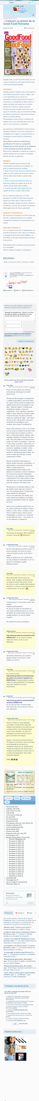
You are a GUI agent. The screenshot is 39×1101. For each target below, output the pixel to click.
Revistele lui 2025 (15, 876)
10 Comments (30, 28)
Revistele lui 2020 (15, 865)
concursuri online (14, 262)
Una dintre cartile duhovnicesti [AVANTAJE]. (20, 1005)
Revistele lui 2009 (15, 843)
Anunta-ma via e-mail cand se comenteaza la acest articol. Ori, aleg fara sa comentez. (19, 333)
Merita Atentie (11, 829)
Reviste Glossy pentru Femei (16, 837)
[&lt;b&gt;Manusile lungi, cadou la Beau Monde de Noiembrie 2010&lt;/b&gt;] (20, 1037)
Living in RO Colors (12, 544)
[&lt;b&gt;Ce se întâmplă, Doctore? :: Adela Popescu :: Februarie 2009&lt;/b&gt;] (20, 1053)
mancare (25, 262)
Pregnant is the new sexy (14, 833)
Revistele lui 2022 (15, 870)
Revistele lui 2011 (15, 847)
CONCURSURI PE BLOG (11, 18)
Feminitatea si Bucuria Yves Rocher (18, 823)
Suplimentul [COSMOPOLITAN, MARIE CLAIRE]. (20, 1002)
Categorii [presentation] (9, 798)
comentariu (17, 272)
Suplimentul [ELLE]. (17, 1020)
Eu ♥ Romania (11, 819)
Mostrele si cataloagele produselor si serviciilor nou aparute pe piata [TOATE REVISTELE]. (17, 998)
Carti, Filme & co (12, 811)
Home (33, 15)
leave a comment (18, 275)
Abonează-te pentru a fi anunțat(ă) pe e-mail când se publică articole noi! (14, 897)
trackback (12, 274)
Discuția (9, 913)
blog (5, 262)
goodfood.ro (8, 144)
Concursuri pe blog (12, 815)
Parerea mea (10, 831)
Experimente (10, 821)
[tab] (8, 798)
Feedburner (8, 920)
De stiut (8, 817)
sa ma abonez (15, 335)
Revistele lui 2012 (15, 849)
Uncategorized (11, 880)
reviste (31, 262)
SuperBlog (9, 878)
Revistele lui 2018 (15, 861)
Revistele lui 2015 (15, 855)
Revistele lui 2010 (15, 845)
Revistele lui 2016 (15, 857)
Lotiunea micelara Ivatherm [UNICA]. (18, 1018)
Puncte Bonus (11, 835)
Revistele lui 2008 (15, 841)
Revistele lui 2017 (15, 859)
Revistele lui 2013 (15, 851)
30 (8, 28)
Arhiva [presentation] (17, 798)
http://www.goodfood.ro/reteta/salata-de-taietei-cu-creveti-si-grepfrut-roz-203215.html (20, 678)
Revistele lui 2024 (15, 874)
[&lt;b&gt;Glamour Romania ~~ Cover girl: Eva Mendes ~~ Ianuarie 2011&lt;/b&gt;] (9, 1037)
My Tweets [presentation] (26, 798)
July (6, 28)
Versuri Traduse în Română (15, 882)
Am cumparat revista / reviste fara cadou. (19, 1013)
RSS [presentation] (7, 802)
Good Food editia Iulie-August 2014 (17, 188)
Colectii (8, 813)
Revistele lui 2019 (15, 863)
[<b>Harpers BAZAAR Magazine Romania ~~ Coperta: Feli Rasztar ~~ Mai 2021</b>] (9, 1045)
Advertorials (10, 807)
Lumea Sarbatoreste (13, 827)
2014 (11, 28)
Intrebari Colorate (12, 825)
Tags (30, 913)
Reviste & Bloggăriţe (16, 839)
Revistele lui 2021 (15, 868)
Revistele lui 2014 (15, 853)
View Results (23, 1023)
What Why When (12, 884)
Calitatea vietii (11, 809)
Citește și (20, 913)
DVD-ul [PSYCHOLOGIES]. (17, 1007)
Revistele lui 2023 (15, 872)
